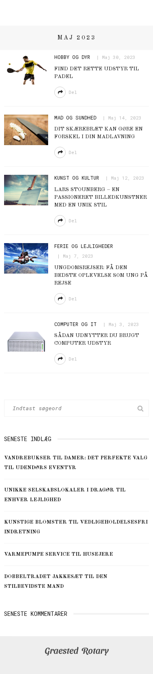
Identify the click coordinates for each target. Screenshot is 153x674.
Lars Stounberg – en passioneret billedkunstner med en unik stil (100, 197)
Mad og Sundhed (75, 117)
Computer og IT (75, 324)
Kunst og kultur (76, 177)
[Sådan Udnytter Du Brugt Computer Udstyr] (26, 336)
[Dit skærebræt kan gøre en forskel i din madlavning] (26, 129)
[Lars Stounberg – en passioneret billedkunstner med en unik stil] (26, 190)
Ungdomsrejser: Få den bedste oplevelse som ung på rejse (101, 275)
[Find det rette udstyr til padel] (26, 69)
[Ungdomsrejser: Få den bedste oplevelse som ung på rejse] (26, 258)
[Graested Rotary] (76, 651)
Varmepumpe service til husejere (58, 554)
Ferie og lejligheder (83, 246)
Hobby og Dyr (72, 57)
